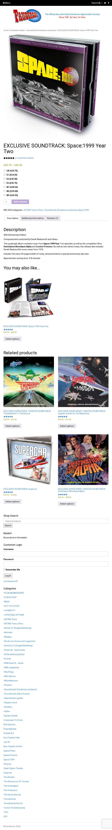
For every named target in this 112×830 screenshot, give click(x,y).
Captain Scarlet (11, 716)
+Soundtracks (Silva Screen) (17, 694)
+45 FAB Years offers (33, 210)
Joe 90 (7, 742)
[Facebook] (107, 3)
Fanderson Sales (17, 30)
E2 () (12, 179)
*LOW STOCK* (10, 597)
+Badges (8, 637)
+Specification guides (13, 698)
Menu (7, 3)
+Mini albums (10, 676)
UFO (5, 816)
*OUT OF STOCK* (12, 606)
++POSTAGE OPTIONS (14, 615)
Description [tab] (12, 218)
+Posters (8, 685)
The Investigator (11, 786)
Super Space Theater (13, 768)
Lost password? (11, 581)
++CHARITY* (9, 610)
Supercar (8, 773)
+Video (7, 711)
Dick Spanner (10, 724)
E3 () (12, 183)
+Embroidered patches (14, 654)
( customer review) (24, 158)
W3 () (12, 195)
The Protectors (10, 790)
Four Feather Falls (12, 737)
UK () (12, 171)
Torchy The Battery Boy (14, 808)
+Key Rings (9, 672)
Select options (13, 339)
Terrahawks (9, 777)
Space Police (9, 751)
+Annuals (8, 632)
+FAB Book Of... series (13, 663)
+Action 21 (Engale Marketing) (17, 628)
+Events (7, 659)
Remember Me (12, 570)
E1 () (12, 175)
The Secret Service (12, 794)
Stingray (7, 764)
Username (9, 549)
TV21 (6, 812)
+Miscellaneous (11, 680)
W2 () (12, 191)
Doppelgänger (10, 729)
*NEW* (7, 602)
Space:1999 (83, 210)
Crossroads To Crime (13, 720)
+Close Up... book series (14, 650)
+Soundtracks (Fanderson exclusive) (41, 30)
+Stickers (8, 707)
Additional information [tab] (33, 218)
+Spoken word (10, 702)
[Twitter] (104, 3)
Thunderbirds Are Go (13, 803)
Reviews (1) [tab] (52, 218)
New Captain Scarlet (13, 746)
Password (8, 559)
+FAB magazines (11, 667)
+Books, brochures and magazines (19, 641)
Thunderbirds (10, 799)
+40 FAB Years (10, 619)
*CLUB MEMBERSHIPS (14, 593)
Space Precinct (10, 755)
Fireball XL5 (9, 733)
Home (6, 30)
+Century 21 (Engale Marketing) (18, 645)
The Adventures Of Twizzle (16, 781)
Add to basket (20, 202)
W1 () (12, 187)
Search (95, 3)
